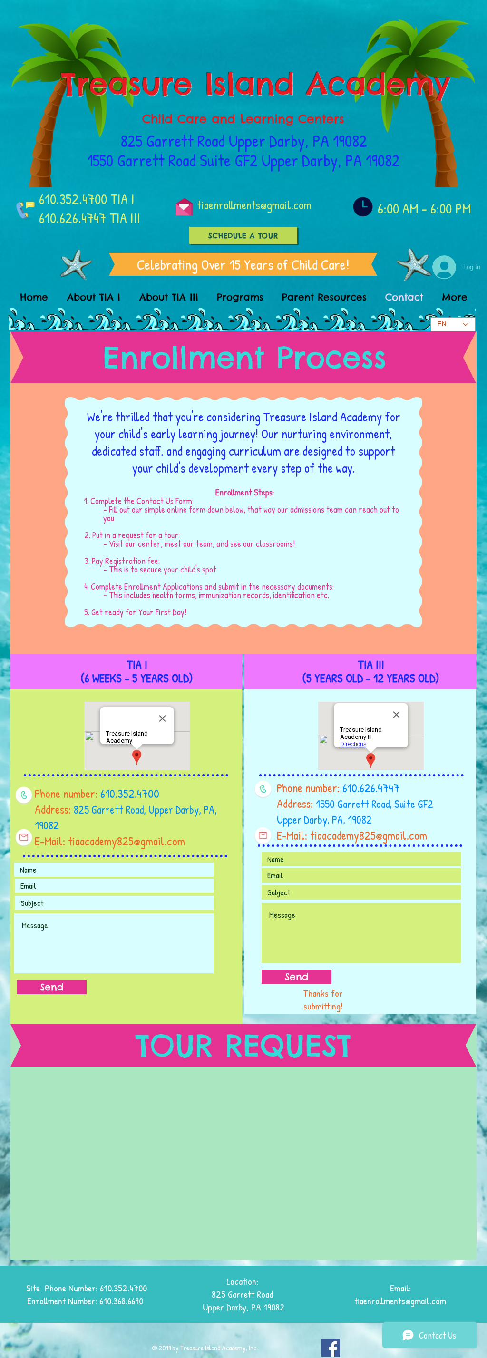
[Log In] (443, 267)
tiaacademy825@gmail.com (126, 841)
